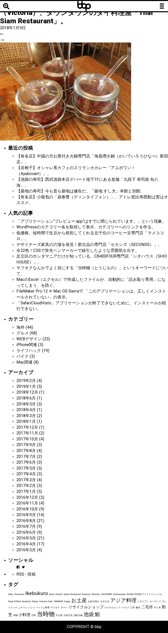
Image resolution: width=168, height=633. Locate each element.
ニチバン (22, 607)
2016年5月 (26, 538)
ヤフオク (55, 607)
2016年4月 (26, 543)
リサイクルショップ (85, 607)
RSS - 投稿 (26, 574)
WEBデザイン (29, 338)
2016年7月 (26, 526)
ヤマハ (64, 607)
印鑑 (15, 615)
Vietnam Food (45, 601)
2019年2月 (26, 380)
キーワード (155, 601)
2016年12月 (27, 497)
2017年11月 (27, 433)
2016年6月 (26, 532)
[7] (65, 91)
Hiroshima (19, 594)
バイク (22, 356)
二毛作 (147, 607)
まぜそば (104, 601)
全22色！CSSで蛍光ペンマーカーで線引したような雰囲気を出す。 (77, 250)
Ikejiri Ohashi (55, 594)
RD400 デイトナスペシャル (148, 594)
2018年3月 (26, 415)
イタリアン (143, 601)
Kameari (86, 594)
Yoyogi (67, 601)
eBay (10, 594)
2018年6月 (26, 398)
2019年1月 (26, 386)
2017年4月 (26, 473)
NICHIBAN (106, 594)
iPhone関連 (26, 344)
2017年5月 (26, 468)
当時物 (46, 614)
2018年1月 (26, 421)
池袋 (89, 614)
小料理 (24, 614)
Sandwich (26, 601)
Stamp (35, 601)
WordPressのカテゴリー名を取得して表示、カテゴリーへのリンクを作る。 (86, 226)
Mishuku (96, 594)
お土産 (79, 600)
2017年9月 (26, 444)
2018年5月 (26, 404)
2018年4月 (26, 409)
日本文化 (68, 615)
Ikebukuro (36, 593)
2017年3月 (26, 479)
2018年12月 (27, 392)
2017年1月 (26, 491)
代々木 (157, 607)
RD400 (130, 594)
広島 (33, 615)
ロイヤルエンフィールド (116, 607)
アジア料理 (123, 600)
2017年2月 (26, 485)
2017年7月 (26, 456)
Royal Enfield (14, 601)
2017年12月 (27, 427)
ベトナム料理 (43, 607)
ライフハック (28, 350)
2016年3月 (26, 549)
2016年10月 (27, 509)
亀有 (138, 607)
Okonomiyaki (119, 594)
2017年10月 (27, 439)
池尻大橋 (78, 615)
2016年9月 (26, 514)
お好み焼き (93, 601)
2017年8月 (26, 450)
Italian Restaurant (72, 594)
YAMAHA (58, 601)
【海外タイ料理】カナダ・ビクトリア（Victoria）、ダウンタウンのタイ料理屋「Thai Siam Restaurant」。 (76, 12)
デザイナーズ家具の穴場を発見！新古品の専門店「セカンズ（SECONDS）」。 (89, 244)
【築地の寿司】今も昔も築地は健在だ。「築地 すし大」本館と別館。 (80, 191)
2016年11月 (27, 503)
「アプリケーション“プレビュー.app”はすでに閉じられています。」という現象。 (91, 221)
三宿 (132, 607)
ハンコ (31, 607)
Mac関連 (24, 362)
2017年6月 (26, 462)
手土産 (59, 615)
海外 (20, 327)
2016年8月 (26, 520)
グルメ (22, 332)
